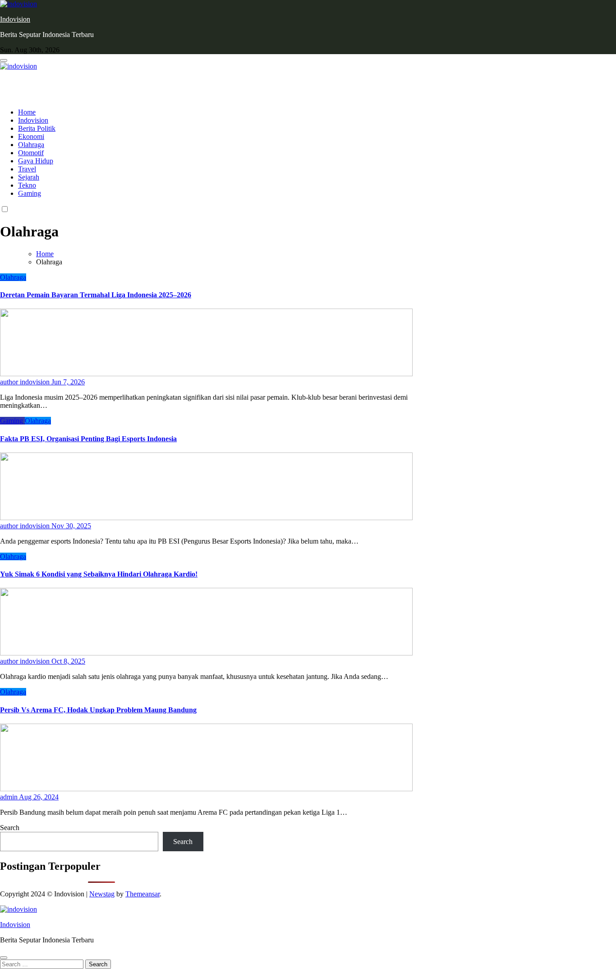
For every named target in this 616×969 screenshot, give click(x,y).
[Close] (3, 957)
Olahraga (31, 144)
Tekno (27, 185)
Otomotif (31, 153)
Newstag (102, 894)
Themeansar (142, 894)
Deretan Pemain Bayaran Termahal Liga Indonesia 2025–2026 (95, 295)
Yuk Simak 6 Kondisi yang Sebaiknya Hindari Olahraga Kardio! (99, 574)
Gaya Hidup (35, 161)
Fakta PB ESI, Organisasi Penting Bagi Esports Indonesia (88, 439)
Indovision (15, 19)
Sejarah (28, 177)
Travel (27, 169)
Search (9, 827)
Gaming (29, 193)
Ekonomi (31, 136)
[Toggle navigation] (3, 60)
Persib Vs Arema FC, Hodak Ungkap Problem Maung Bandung (98, 710)
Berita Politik (36, 128)
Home (27, 112)
